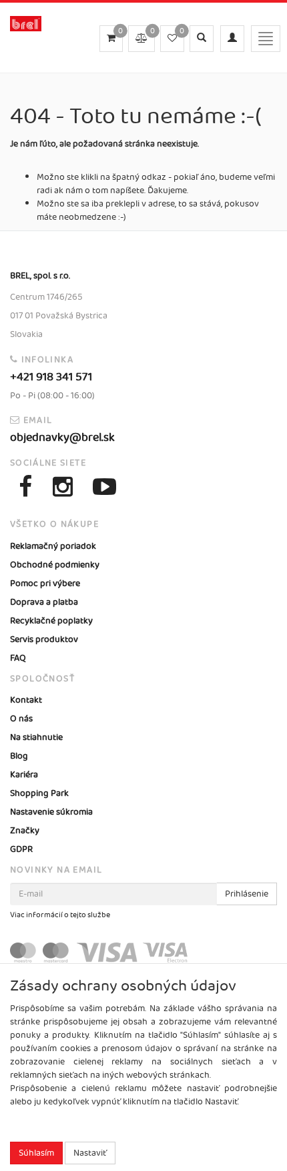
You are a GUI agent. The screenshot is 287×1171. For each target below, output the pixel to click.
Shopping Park (39, 793)
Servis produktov (44, 639)
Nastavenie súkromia (51, 812)
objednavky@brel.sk (62, 437)
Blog (19, 756)
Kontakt (26, 700)
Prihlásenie (246, 894)
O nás (21, 718)
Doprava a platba (44, 602)
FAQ (18, 658)
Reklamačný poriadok (53, 546)
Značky (24, 830)
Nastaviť (90, 1153)
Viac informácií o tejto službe (60, 915)
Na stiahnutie (36, 737)
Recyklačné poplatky (51, 620)
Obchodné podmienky (54, 565)
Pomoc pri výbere (45, 583)
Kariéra (24, 774)
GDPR (21, 849)
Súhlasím (36, 1153)
